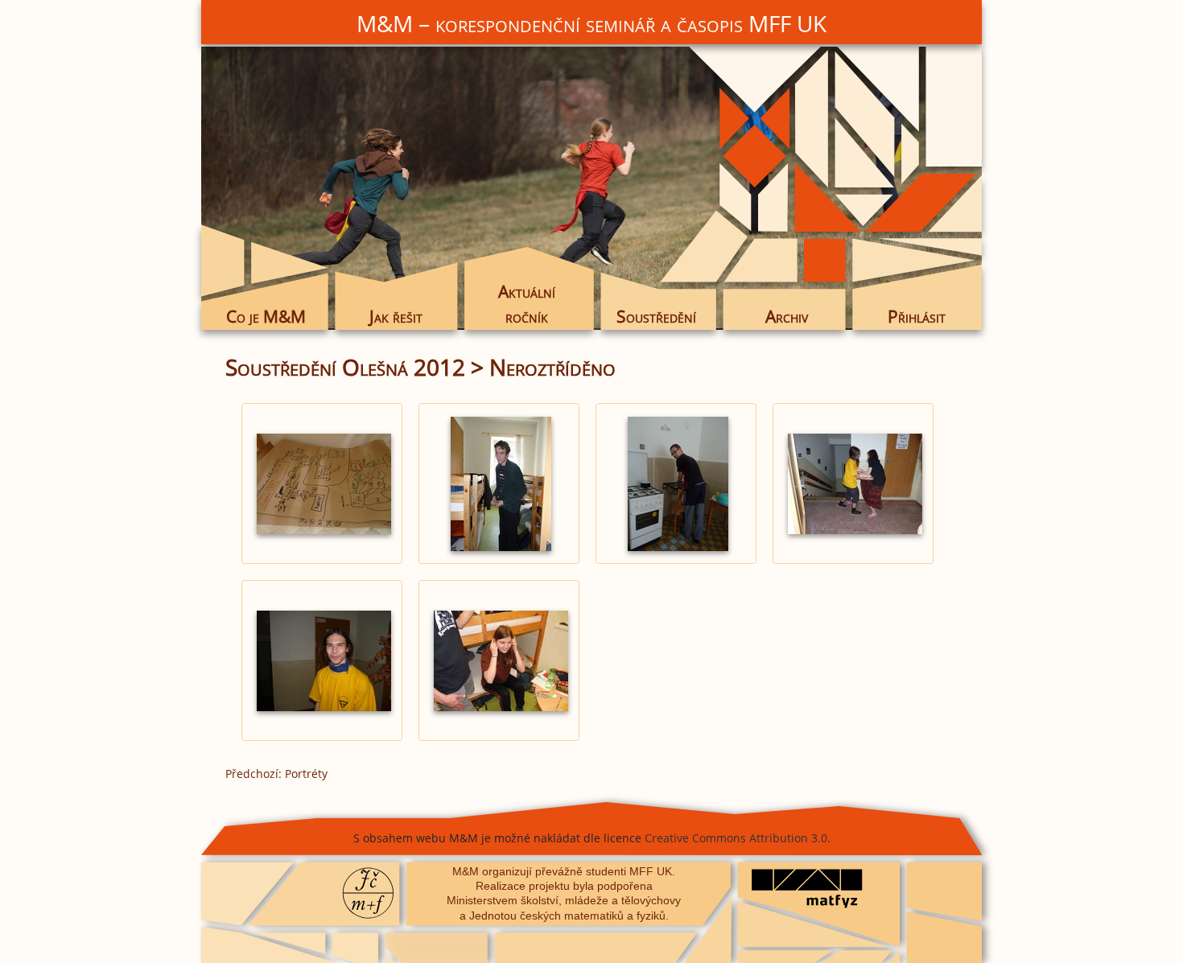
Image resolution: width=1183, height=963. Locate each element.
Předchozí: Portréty (276, 773)
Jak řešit (395, 316)
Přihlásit (917, 316)
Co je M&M (266, 316)
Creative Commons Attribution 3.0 (736, 838)
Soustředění (656, 316)
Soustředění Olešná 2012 (345, 367)
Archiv (786, 316)
